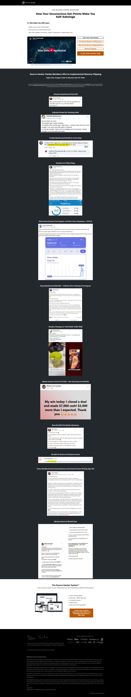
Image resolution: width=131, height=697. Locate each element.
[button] (90, 38)
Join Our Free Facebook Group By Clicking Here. (61, 64)
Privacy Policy (38, 650)
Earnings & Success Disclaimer (48, 650)
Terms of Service (30, 650)
